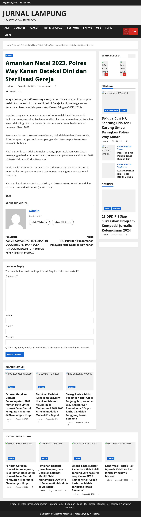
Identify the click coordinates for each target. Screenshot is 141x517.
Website (10, 337)
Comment (12, 276)
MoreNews (80, 513)
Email (9, 326)
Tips (98, 28)
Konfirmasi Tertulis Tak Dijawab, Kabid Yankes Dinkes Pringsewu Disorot (123, 68)
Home (6, 28)
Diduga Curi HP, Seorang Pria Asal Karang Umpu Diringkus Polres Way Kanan (116, 127)
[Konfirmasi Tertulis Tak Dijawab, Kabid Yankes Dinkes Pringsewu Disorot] (120, 452)
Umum (108, 28)
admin (10, 86)
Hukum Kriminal (53, 28)
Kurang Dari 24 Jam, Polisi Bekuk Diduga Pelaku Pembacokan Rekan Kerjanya (108, 170)
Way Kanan (122, 167)
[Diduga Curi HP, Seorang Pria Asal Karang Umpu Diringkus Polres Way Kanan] (118, 102)
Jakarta (108, 208)
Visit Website (39, 222)
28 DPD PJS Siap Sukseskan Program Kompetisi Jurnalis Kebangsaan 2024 (118, 223)
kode (79, 503)
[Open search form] (120, 31)
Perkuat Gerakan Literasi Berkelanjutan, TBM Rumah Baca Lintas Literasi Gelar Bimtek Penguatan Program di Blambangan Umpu (19, 405)
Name (9, 315)
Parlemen (73, 28)
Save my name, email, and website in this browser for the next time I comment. (49, 347)
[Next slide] (133, 56)
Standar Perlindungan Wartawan (114, 503)
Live (133, 31)
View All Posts (63, 222)
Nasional (19, 28)
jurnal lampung (34, 13)
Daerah (34, 28)
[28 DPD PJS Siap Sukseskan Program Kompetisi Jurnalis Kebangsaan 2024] (118, 201)
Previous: (27, 244)
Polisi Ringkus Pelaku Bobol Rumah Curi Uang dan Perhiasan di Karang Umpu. (108, 152)
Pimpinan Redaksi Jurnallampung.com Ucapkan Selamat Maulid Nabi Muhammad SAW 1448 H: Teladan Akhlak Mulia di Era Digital (49, 405)
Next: (71, 240)
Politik (87, 28)
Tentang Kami (56, 503)
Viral (8, 34)
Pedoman (70, 503)
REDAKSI (69, 507)
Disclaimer (89, 503)
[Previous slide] (130, 56)
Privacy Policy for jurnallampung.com (28, 503)
